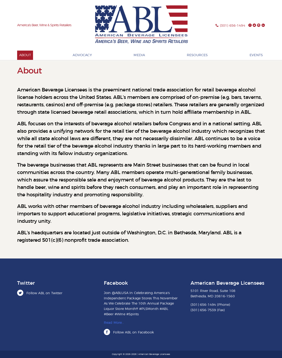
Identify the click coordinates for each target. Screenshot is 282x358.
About (25, 55)
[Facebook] (250, 25)
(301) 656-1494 (232, 25)
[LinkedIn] (263, 25)
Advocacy (82, 55)
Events (256, 55)
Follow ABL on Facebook (133, 332)
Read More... (114, 322)
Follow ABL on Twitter (43, 293)
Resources (197, 55)
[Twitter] (254, 25)
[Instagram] (258, 25)
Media (139, 55)
